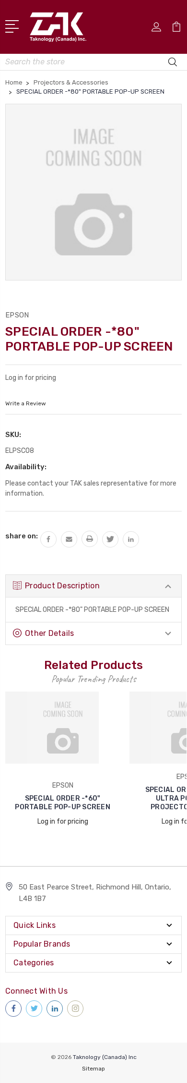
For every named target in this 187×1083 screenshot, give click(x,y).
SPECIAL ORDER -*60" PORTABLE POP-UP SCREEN (62, 802)
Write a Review (25, 403)
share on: (21, 536)
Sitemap (93, 1068)
